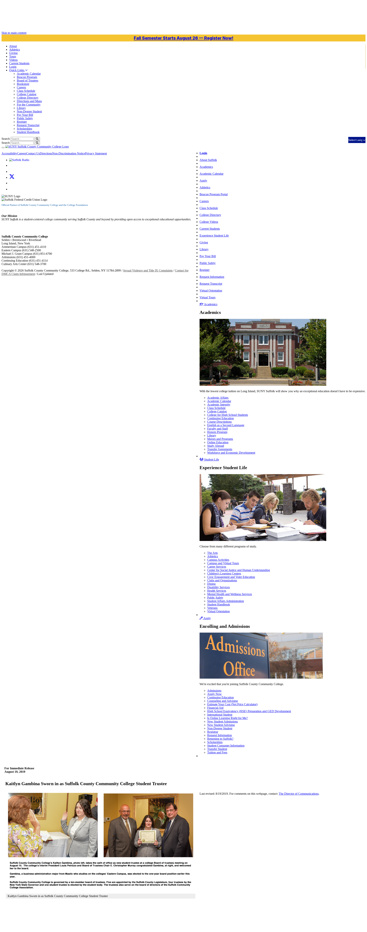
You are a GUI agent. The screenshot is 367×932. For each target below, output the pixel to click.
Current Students (210, 228)
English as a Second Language (225, 425)
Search (6, 138)
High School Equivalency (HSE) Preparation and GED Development (249, 711)
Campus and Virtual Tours (223, 563)
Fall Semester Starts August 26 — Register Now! (183, 38)
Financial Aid (215, 707)
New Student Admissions (222, 721)
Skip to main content (14, 32)
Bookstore (23, 84)
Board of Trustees (27, 80)
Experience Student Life (214, 235)
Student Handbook (28, 132)
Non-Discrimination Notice (68, 153)
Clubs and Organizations (222, 580)
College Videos (209, 221)
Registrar (212, 731)
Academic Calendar (29, 73)
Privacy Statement (96, 153)
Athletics (14, 49)
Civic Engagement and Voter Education (231, 577)
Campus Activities (218, 559)
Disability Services (218, 587)
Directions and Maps (29, 101)
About (13, 46)
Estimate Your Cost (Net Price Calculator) (232, 704)
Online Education (217, 442)
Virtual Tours (207, 297)
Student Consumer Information (225, 745)
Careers (21, 87)
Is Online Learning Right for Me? (227, 718)
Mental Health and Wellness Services (229, 594)
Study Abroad (215, 445)
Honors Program (217, 432)
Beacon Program (27, 77)
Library (21, 108)
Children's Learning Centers (224, 573)
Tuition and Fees (217, 752)
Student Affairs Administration (225, 601)
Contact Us (33, 153)
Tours (12, 56)
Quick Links (17, 70)
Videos (13, 59)
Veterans (212, 607)
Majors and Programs (220, 439)
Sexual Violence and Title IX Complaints (148, 270)
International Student (219, 714)
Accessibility (9, 153)
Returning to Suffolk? (220, 738)
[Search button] (37, 139)
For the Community (29, 104)
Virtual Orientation (211, 290)
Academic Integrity (218, 404)
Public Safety (25, 118)
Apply (203, 180)
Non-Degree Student (29, 111)
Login (12, 66)
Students (19, 63)
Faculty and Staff (217, 428)
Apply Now (214, 694)
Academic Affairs (217, 397)
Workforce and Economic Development (231, 452)
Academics (206, 166)
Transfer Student (217, 749)
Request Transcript (28, 125)
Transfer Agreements (219, 449)
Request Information (212, 276)
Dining (211, 583)
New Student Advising (221, 725)
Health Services (216, 590)
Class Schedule (26, 90)
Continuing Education (220, 418)
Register (22, 121)
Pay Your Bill (25, 114)
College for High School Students (227, 414)
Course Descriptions (219, 421)
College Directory (27, 97)
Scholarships (24, 128)
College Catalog (26, 94)
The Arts (212, 553)
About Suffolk (208, 160)
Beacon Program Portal (214, 194)
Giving (13, 53)
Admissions (214, 690)
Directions (46, 153)
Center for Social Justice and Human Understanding (238, 570)
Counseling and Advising (222, 700)
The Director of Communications (299, 793)
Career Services (216, 566)
